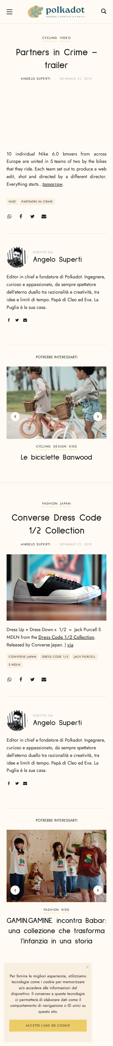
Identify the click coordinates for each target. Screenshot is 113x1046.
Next (97, 416)
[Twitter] (32, 216)
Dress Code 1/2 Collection (66, 637)
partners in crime (37, 201)
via (70, 644)
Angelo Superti (35, 78)
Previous (15, 416)
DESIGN (59, 446)
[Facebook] (20, 216)
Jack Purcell (85, 657)
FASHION (50, 503)
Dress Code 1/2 (55, 657)
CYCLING (49, 38)
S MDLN (15, 664)
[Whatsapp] (9, 216)
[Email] (44, 216)
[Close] (87, 967)
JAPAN (65, 503)
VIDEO (65, 38)
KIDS (73, 446)
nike (12, 201)
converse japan (23, 657)
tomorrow (53, 184)
